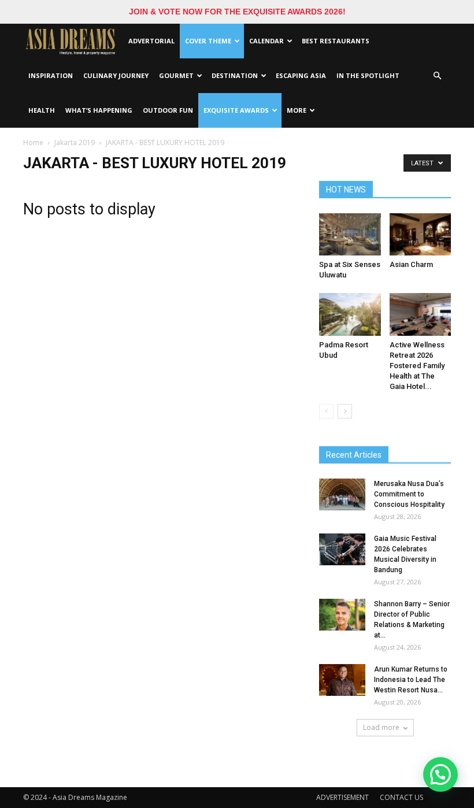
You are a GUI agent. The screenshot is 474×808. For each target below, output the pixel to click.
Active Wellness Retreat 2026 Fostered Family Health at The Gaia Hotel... (417, 365)
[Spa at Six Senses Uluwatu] (350, 234)
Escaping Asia (301, 75)
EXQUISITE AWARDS (236, 110)
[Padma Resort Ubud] (350, 314)
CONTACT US (401, 797)
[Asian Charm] (420, 234)
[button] (437, 76)
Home (33, 142)
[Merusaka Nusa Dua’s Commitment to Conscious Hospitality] (342, 494)
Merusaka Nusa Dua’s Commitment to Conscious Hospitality (409, 494)
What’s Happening (98, 110)
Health (41, 110)
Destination (235, 75)
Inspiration (50, 75)
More (296, 110)
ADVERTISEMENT (342, 797)
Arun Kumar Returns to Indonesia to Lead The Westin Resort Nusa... (410, 679)
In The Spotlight (367, 75)
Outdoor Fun (168, 110)
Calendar (266, 40)
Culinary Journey (116, 75)
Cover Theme (208, 40)
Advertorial (151, 40)
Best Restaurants (335, 40)
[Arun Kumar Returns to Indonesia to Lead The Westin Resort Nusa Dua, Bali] (342, 680)
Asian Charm (411, 264)
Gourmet (176, 75)
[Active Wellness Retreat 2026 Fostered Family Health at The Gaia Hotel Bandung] (420, 314)
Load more (381, 727)
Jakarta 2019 (74, 142)
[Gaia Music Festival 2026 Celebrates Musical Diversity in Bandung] (342, 549)
